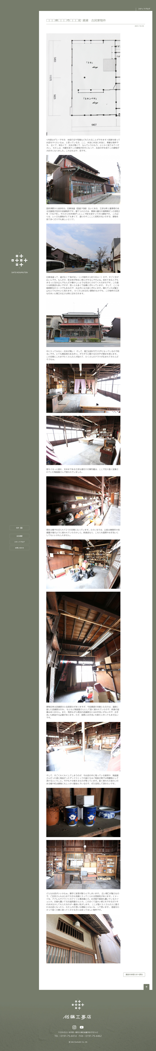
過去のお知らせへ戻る (134, 974)
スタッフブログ (19, 541)
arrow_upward (146, 986)
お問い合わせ (19, 547)
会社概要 (19, 536)
